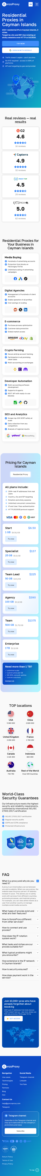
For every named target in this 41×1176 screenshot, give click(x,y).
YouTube (23, 1084)
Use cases (6, 1077)
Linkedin (23, 1081)
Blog (4, 1091)
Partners (5, 1088)
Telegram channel (27, 1077)
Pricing (5, 1084)
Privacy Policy (7, 1164)
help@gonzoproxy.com (11, 1103)
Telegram (6, 1107)
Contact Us (9, 681)
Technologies (7, 1081)
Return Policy (7, 1157)
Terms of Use (7, 1160)
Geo (3, 1095)
